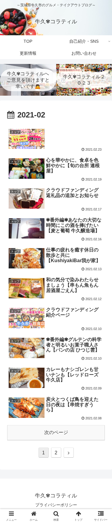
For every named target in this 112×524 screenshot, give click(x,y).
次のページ (56, 432)
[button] (100, 487)
